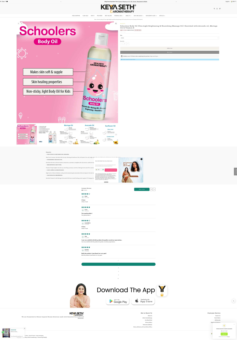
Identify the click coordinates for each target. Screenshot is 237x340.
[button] (96, 170)
